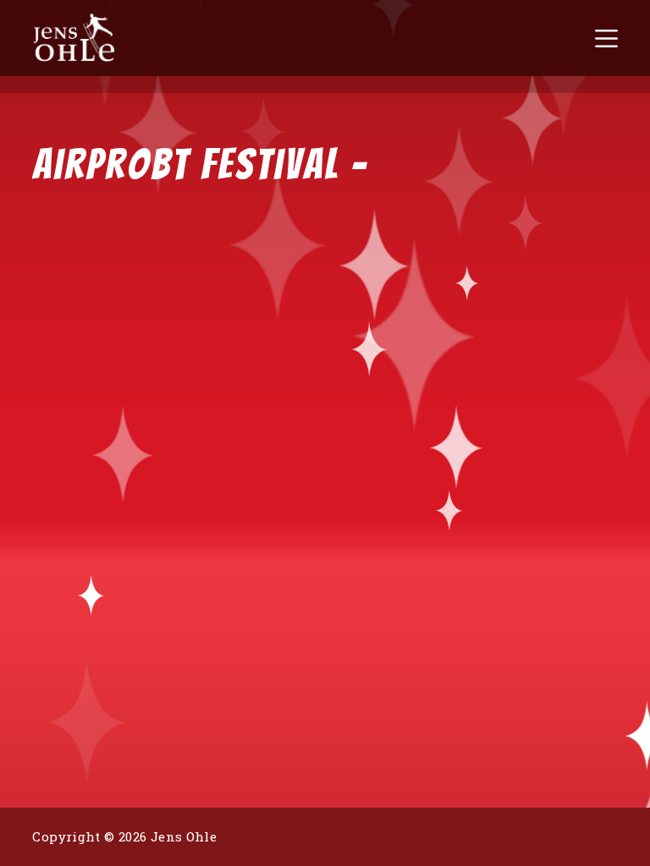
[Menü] (606, 38)
